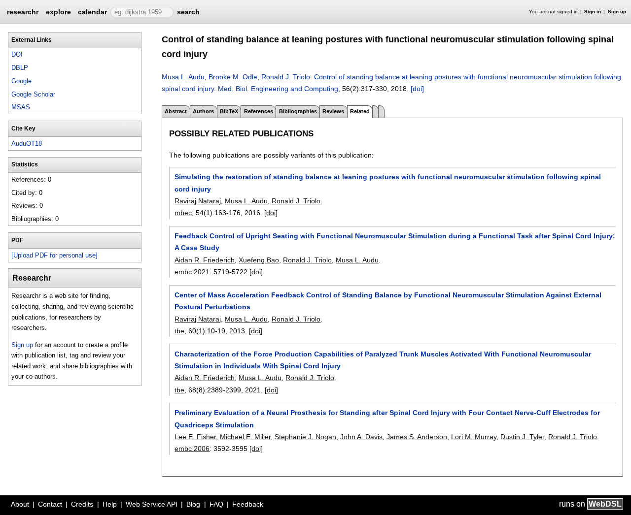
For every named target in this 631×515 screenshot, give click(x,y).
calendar (92, 12)
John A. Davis (361, 437)
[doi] (417, 89)
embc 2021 (192, 272)
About (20, 504)
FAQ (216, 504)
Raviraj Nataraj (198, 201)
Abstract (176, 111)
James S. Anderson (416, 437)
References (258, 111)
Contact (50, 504)
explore (58, 12)
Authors (203, 111)
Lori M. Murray (473, 437)
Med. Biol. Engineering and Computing (278, 89)
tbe (179, 331)
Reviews (333, 111)
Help (110, 504)
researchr (22, 11)
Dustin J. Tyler (522, 437)
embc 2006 (192, 448)
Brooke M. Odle (233, 77)
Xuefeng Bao (259, 260)
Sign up (617, 11)
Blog (193, 504)
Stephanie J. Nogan (305, 437)
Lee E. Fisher (195, 437)
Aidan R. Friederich (205, 260)
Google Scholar (33, 94)
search (188, 12)
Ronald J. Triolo (285, 77)
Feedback (247, 504)
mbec (183, 213)
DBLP (19, 67)
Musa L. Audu (183, 77)
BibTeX (229, 111)
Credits (82, 504)
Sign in (592, 11)
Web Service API (151, 504)
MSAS (20, 107)
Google (21, 81)
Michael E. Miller (245, 437)
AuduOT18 (26, 143)
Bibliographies (298, 111)
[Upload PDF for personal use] (54, 255)
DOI (17, 54)
